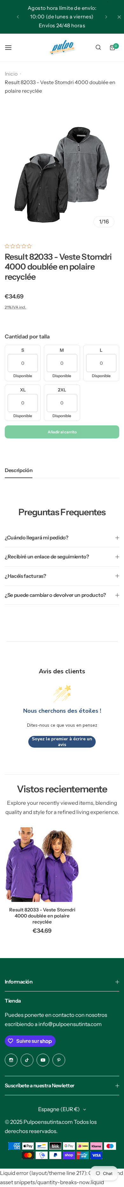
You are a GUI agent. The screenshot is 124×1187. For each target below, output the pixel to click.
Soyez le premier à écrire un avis (62, 742)
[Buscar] (98, 48)
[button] (18, 17)
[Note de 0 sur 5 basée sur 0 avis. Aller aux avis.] (20, 246)
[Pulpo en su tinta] (62, 47)
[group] (62, 175)
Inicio (11, 73)
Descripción (18, 470)
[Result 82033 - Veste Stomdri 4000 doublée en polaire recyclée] (42, 864)
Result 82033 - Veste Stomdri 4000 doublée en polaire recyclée (42, 916)
